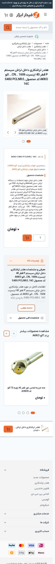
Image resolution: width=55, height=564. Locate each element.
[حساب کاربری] (11, 15)
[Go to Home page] (27, 15)
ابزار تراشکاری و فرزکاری (21, 43)
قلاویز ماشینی (42, 488)
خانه (47, 43)
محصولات (38, 43)
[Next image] (8, 132)
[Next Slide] (6, 333)
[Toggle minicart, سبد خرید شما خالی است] (6, 15)
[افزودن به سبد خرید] (27, 238)
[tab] (28, 141)
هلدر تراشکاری (40, 46)
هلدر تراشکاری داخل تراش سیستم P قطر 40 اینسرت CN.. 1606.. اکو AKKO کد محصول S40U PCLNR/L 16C (26, 55)
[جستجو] (8, 27)
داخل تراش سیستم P (37, 49)
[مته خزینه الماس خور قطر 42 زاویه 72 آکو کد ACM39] (26, 364)
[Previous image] (15, 132)
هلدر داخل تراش (24, 46)
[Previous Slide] (13, 333)
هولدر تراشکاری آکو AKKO (22, 169)
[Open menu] (45, 14)
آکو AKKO (12, 165)
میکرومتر (44, 505)
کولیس (45, 499)
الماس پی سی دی (40, 494)
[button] (26, 470)
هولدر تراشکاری (29, 165)
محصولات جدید (41, 477)
